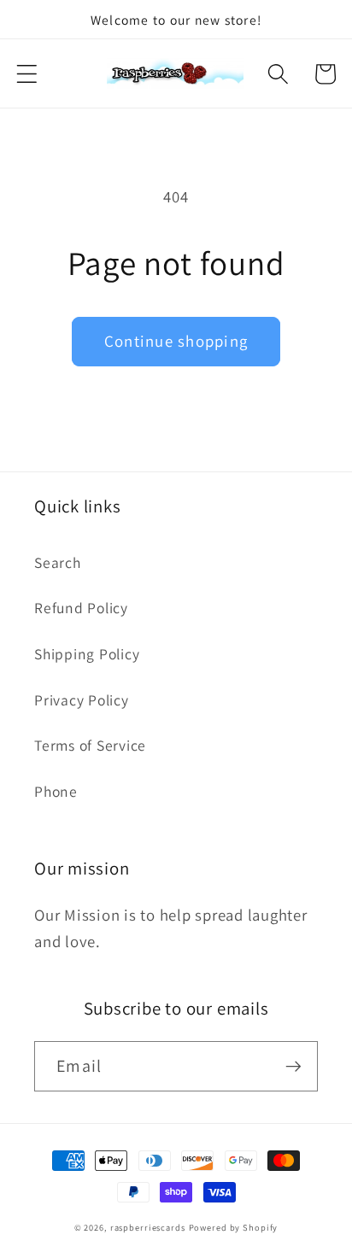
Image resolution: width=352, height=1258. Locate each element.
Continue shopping (176, 341)
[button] (26, 73)
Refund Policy (81, 607)
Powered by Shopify (234, 1227)
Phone (56, 791)
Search (57, 562)
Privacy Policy (81, 700)
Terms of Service (90, 745)
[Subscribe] (293, 1066)
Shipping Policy (86, 654)
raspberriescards (147, 1227)
